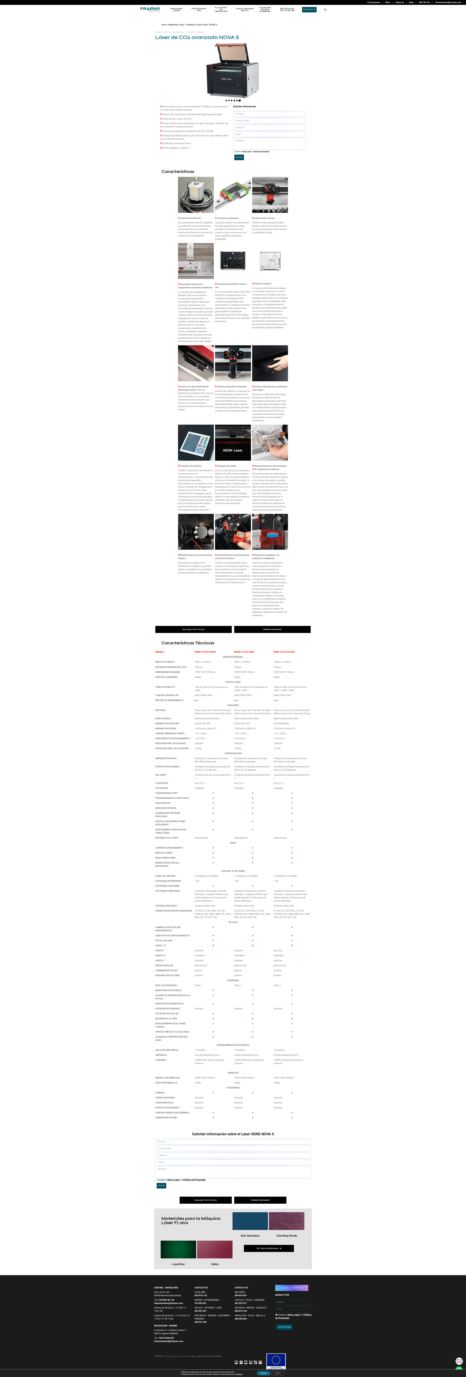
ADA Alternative (250, 1235)
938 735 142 (424, 2)
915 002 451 (200, 1303)
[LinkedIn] (250, 1363)
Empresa (400, 2)
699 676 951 (241, 1295)
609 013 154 (241, 1311)
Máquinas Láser (176, 24)
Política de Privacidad (212, 1356)
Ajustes (278, 1373)
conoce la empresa (291, 1288)
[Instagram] (241, 1363)
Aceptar (264, 1373)
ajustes (239, 1374)
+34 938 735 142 (166, 1300)
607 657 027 (200, 1311)
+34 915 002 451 (166, 1338)
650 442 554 (241, 1318)
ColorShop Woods (286, 1235)
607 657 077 (241, 1303)
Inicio (164, 24)
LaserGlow (178, 1264)
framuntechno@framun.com (448, 2)
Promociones (373, 2)
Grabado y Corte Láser (197, 24)
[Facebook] (236, 1363)
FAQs (387, 2)
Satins (215, 1264)
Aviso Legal (196, 1356)
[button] (325, 9)
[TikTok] (255, 1363)
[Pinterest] (260, 1363)
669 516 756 (200, 1322)
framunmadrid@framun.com (168, 1341)
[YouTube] (245, 1363)
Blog (411, 2)
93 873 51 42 (201, 1295)
